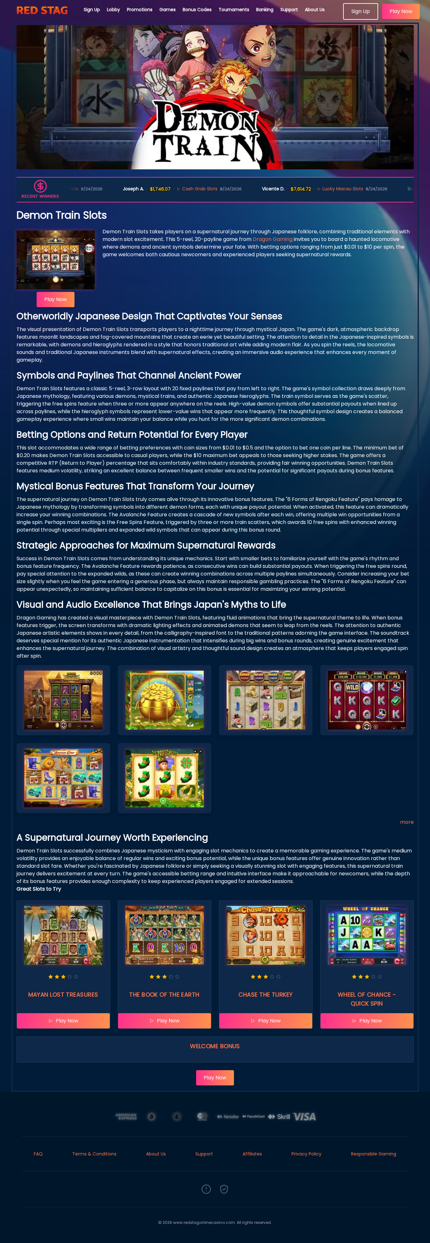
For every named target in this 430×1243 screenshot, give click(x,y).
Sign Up (92, 9)
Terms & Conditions (94, 1154)
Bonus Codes (197, 9)
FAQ (38, 1154)
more (407, 822)
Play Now (401, 11)
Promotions (139, 9)
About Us (315, 9)
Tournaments (234, 9)
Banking (264, 9)
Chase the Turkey (265, 995)
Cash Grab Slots (163, 189)
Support (289, 9)
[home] (42, 17)
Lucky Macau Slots (306, 189)
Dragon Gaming (273, 239)
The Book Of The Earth (164, 995)
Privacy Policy (306, 1154)
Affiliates (252, 1154)
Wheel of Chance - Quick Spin (367, 999)
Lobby (113, 9)
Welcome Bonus (215, 1046)
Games (167, 9)
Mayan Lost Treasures (63, 995)
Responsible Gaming (373, 1154)
